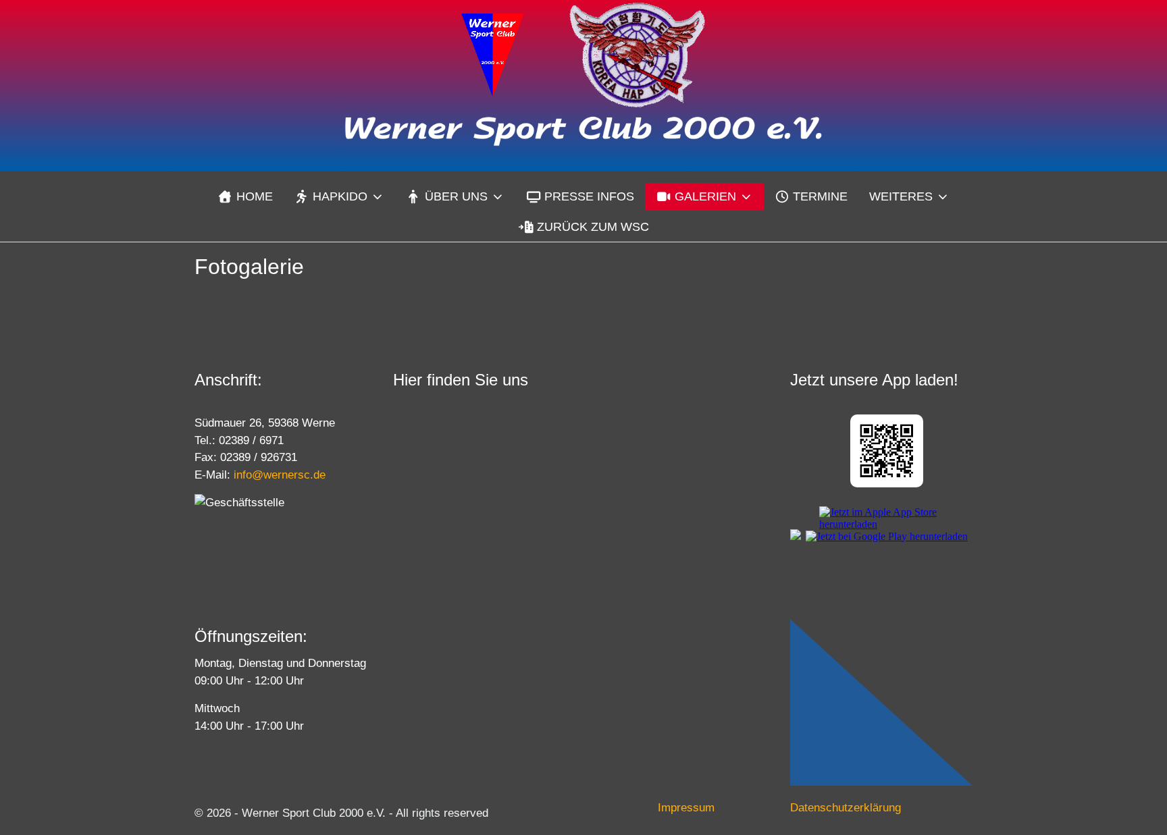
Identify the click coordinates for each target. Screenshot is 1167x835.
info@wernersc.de (280, 474)
